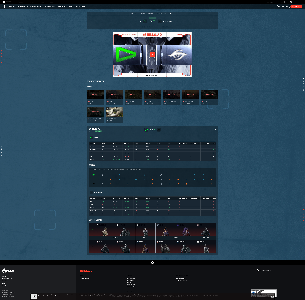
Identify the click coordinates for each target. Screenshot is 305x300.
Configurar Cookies (8, 296)
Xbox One (129, 282)
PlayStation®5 (131, 284)
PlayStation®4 (131, 286)
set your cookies (151, 295)
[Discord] (152, 262)
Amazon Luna (130, 291)
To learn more (141, 295)
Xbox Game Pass (131, 278)
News (3, 283)
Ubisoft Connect (7, 278)
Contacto (5, 290)
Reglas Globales (180, 278)
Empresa (4, 281)
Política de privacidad (8, 292)
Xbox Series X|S (131, 280)
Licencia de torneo (283, 6)
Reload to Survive (147, 13)
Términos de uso (7, 294)
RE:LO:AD (134, 13)
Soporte (4, 285)
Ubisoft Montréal (85, 278)
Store (4, 276)
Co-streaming (295, 6)
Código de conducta (181, 280)
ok (272, 296)
